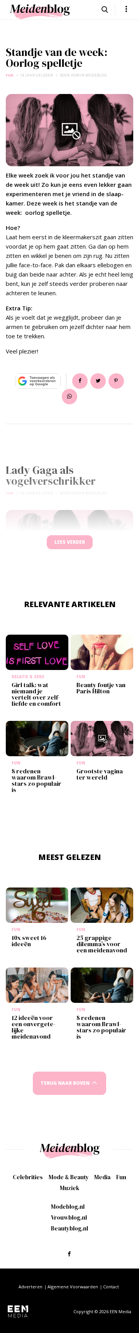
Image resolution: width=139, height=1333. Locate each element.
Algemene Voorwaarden (72, 1286)
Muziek (70, 1188)
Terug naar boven (65, 1083)
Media (102, 1177)
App (69, 396)
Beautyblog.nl (69, 1228)
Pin (116, 381)
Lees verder (69, 542)
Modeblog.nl (68, 1206)
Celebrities (28, 1177)
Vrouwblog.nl (69, 1217)
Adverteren (30, 1286)
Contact (111, 1286)
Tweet (98, 381)
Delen (80, 381)
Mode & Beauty (69, 1177)
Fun (10, 75)
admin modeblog (89, 75)
